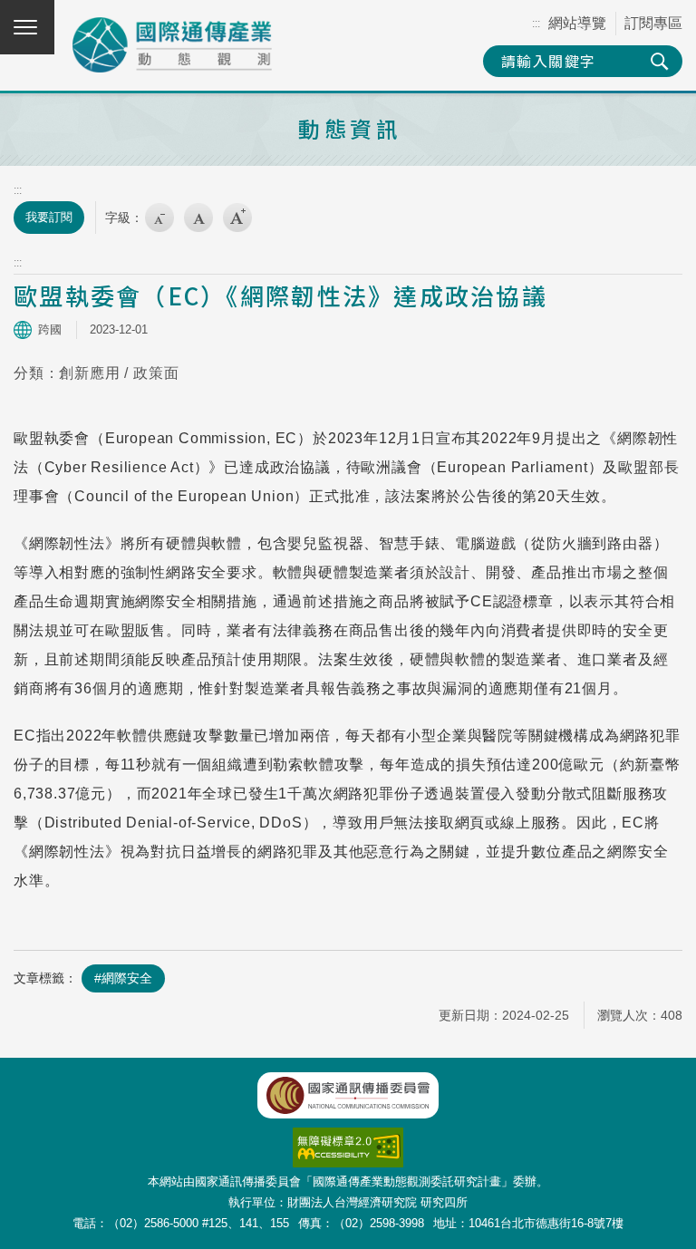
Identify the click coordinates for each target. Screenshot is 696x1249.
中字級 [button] (198, 217)
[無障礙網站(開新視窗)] (348, 1137)
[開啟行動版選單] (27, 27)
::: (536, 23)
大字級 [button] (237, 217)
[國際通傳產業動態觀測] (172, 45)
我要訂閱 (48, 217)
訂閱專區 (653, 23)
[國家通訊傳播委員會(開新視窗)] (348, 1095)
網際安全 (127, 978)
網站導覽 (577, 23)
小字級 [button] (159, 217)
